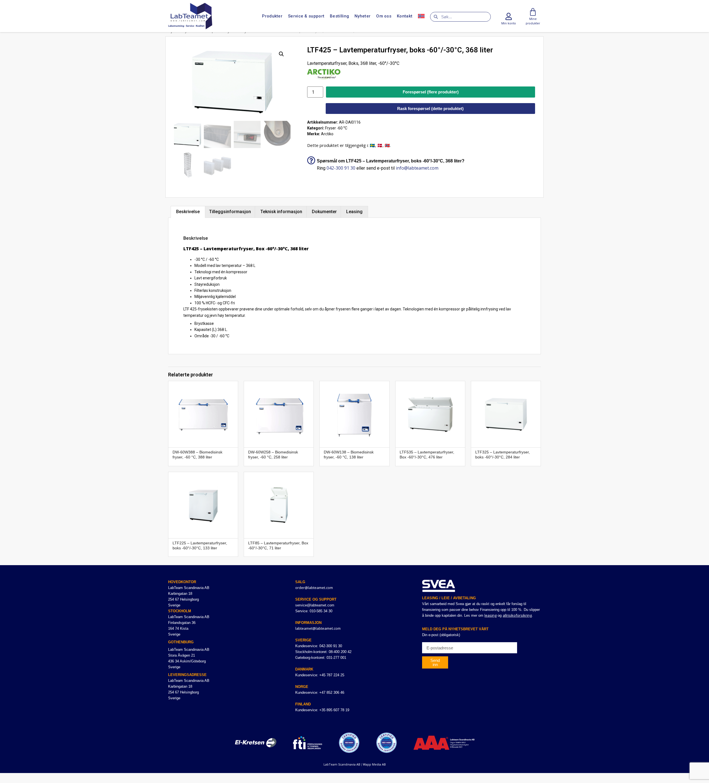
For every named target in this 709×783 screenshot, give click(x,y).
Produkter (272, 16)
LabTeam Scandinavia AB (341, 764)
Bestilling (339, 16)
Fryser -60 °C (336, 128)
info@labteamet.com (417, 168)
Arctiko (327, 134)
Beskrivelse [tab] (188, 211)
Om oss (383, 16)
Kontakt (404, 16)
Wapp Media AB (374, 764)
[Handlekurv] (533, 12)
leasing (490, 615)
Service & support (306, 16)
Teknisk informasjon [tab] (281, 211)
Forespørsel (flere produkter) (431, 92)
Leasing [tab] (354, 211)
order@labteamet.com (314, 587)
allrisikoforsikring (517, 615)
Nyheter (362, 16)
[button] (281, 54)
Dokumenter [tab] (324, 211)
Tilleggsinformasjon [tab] (230, 211)
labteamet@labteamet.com (318, 628)
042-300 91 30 (341, 168)
